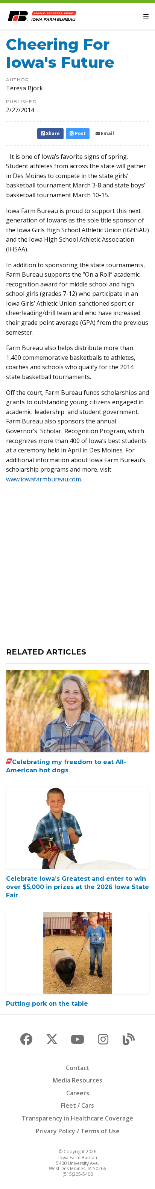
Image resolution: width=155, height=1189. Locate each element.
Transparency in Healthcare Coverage (77, 1118)
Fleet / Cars (77, 1105)
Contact (78, 1068)
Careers (77, 1093)
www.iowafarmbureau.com (43, 479)
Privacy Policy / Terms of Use (78, 1131)
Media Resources (77, 1080)
